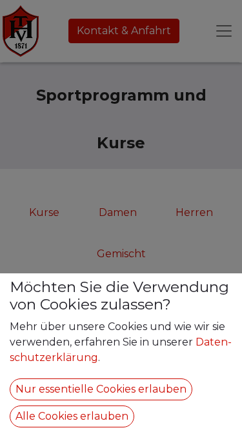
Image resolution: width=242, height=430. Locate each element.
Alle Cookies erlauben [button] (71, 416)
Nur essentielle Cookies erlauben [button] (101, 389)
